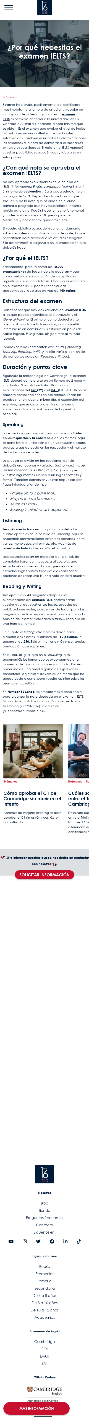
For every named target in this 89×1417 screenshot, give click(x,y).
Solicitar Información (44, 874)
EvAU (44, 1356)
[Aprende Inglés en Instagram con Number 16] (25, 1241)
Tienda (44, 1210)
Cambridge (44, 1341)
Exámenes (9, 97)
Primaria (44, 1281)
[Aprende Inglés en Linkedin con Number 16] (65, 1241)
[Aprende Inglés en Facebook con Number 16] (52, 1241)
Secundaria (44, 1288)
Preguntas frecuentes (44, 1217)
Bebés (44, 1266)
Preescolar (45, 1273)
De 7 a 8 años (44, 1295)
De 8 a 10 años (45, 1303)
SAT (45, 1363)
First (34, 390)
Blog (44, 1203)
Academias (44, 1317)
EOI (45, 1349)
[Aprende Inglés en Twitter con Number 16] (38, 1241)
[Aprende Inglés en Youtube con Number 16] (11, 1241)
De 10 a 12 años (44, 1310)
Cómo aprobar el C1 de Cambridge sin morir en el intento (32, 798)
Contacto (44, 1225)
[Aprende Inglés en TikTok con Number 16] (79, 1241)
